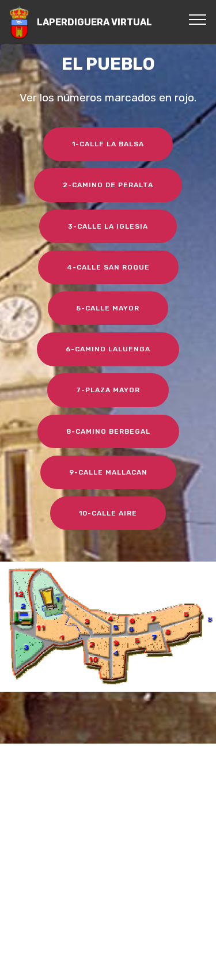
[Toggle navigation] (198, 19)
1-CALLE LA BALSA (108, 144)
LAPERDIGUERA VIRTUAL (94, 22)
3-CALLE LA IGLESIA (108, 226)
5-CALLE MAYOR (108, 308)
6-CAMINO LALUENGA (108, 349)
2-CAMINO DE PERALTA (108, 185)
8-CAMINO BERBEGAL (108, 431)
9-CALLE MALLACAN (108, 472)
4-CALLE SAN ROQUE (108, 267)
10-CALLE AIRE (108, 513)
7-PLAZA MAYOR (108, 390)
